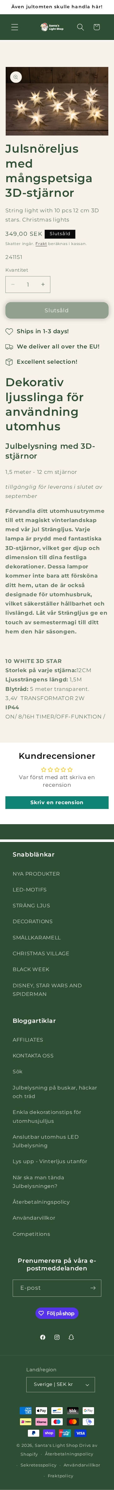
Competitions (31, 1234)
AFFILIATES (28, 1039)
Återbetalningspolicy (41, 1202)
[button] (15, 27)
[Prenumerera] (93, 1288)
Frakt (41, 244)
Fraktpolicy (60, 1475)
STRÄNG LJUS (31, 905)
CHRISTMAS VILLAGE (41, 953)
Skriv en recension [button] (56, 802)
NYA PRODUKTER (36, 874)
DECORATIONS (33, 921)
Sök (18, 1071)
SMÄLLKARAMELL (37, 937)
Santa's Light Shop (56, 1445)
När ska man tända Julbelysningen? (38, 1181)
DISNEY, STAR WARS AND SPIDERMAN (47, 989)
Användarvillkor (34, 1218)
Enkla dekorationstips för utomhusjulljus (47, 1116)
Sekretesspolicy (38, 1465)
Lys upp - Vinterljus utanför (50, 1161)
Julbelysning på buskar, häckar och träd (55, 1091)
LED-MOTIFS (30, 889)
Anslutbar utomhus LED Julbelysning (46, 1141)
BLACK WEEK (31, 969)
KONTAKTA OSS (33, 1055)
